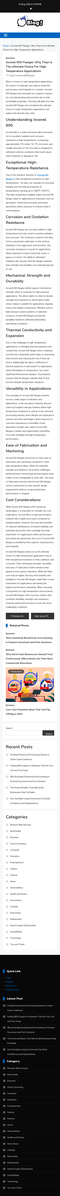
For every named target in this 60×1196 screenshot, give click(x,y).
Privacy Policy (12, 989)
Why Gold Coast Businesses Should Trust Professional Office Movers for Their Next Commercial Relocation (29, 659)
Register (10, 981)
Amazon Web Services (20, 825)
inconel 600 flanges (25, 75)
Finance (13, 875)
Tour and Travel (17, 944)
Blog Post (10, 985)
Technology (15, 938)
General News (16, 888)
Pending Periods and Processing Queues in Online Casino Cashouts (29, 757)
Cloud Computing (18, 843)
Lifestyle (14, 906)
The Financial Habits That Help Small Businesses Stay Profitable (27, 789)
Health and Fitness (18, 894)
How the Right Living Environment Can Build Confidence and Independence (30, 800)
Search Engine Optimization (23, 925)
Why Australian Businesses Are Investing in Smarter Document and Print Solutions (30, 779)
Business (10, 58)
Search (9, 728)
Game (13, 881)
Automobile (15, 831)
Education (14, 856)
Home (6, 45)
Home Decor (16, 900)
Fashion (13, 869)
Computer (15, 850)
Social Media (16, 932)
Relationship (16, 919)
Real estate (15, 913)
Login (8, 978)
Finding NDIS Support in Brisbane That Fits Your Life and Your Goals (31, 768)
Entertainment (17, 862)
